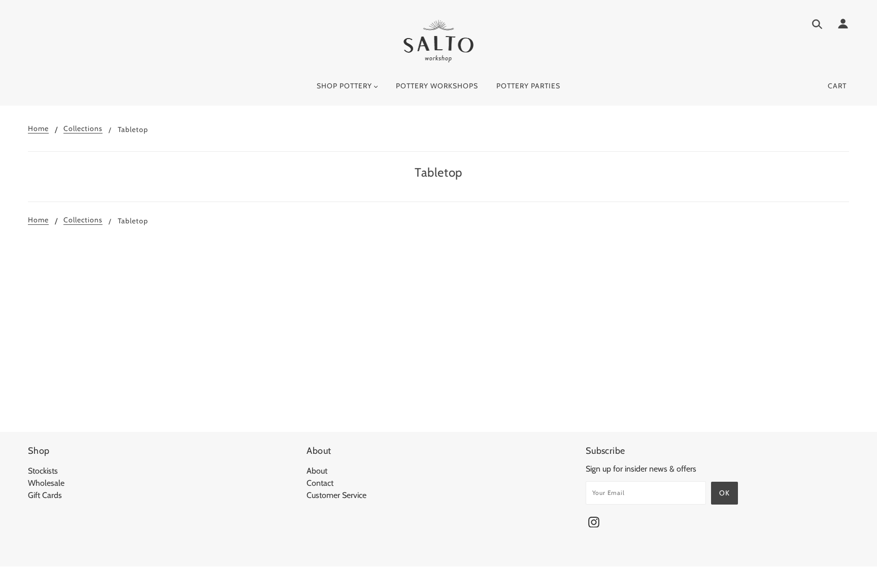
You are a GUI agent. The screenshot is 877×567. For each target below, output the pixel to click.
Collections (83, 129)
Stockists (43, 471)
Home (38, 129)
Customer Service (336, 495)
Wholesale (46, 483)
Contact (320, 483)
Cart (837, 85)
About (317, 471)
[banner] (439, 41)
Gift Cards (45, 495)
